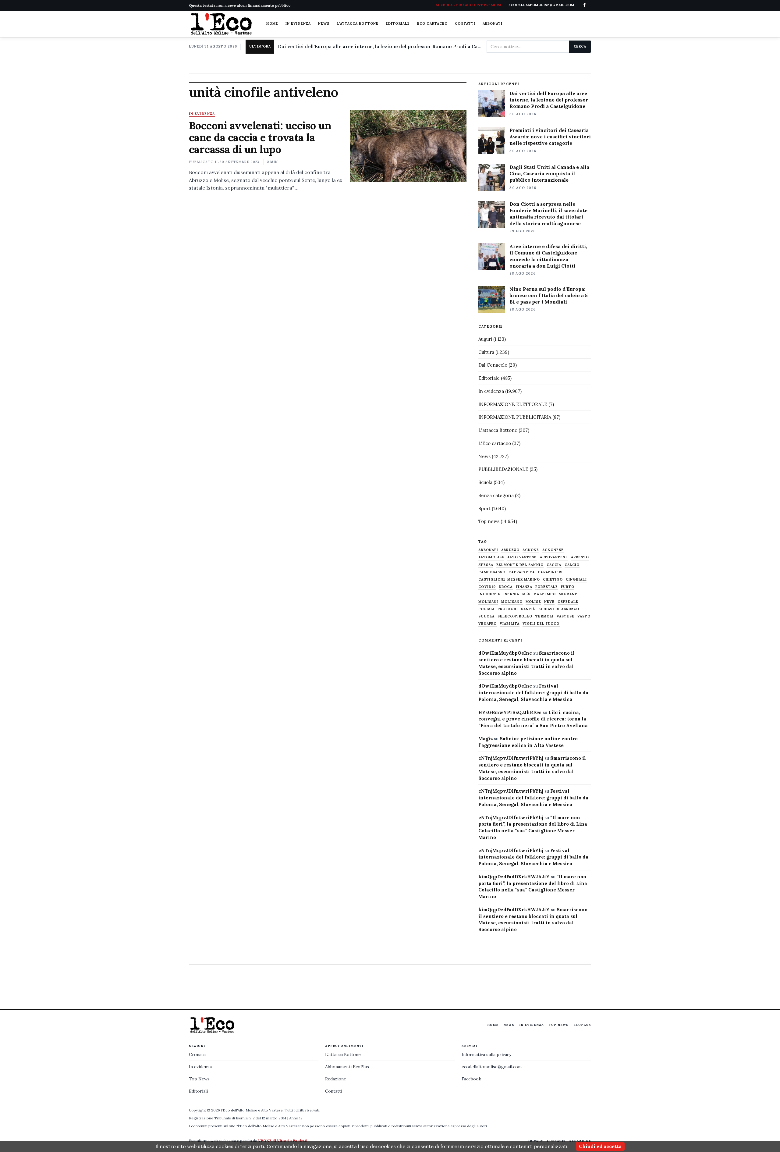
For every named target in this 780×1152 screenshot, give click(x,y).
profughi (508, 609)
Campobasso (491, 572)
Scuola (485, 482)
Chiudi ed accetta (600, 1146)
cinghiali (576, 579)
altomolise (491, 557)
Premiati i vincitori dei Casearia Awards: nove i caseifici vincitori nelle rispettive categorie (550, 136)
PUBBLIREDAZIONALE (503, 469)
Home (272, 23)
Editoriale (398, 23)
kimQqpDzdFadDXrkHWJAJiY (514, 877)
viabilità (509, 624)
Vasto (584, 616)
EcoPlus (582, 1025)
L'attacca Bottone (357, 23)
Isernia (511, 594)
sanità (528, 609)
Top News (559, 1025)
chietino (553, 579)
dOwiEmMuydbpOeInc (505, 653)
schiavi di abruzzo (559, 609)
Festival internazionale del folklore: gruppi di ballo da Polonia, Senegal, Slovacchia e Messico (533, 692)
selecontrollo (515, 616)
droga (506, 587)
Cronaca (197, 1054)
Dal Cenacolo (492, 365)
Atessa (485, 565)
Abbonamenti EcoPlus (347, 1066)
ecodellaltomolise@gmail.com (492, 1066)
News (323, 23)
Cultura (486, 352)
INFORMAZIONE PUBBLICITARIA (514, 417)
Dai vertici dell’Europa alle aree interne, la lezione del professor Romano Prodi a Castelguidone (548, 99)
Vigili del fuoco (541, 624)
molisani (488, 602)
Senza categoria (496, 495)
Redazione (335, 1079)
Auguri (485, 339)
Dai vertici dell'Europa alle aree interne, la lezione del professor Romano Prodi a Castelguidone (379, 46)
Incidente (489, 594)
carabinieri (550, 572)
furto (567, 587)
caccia (554, 565)
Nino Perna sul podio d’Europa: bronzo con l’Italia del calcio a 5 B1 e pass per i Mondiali (548, 295)
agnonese (553, 550)
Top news (488, 521)
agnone (531, 550)
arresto (580, 557)
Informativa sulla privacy (486, 1054)
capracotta (522, 572)
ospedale (568, 602)
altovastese (554, 557)
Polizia (486, 609)
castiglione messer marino (509, 579)
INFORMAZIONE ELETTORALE (512, 404)
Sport (484, 508)
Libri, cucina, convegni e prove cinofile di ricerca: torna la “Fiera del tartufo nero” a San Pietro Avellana (533, 719)
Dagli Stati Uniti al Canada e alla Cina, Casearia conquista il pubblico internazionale (549, 173)
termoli (544, 616)
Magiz (485, 738)
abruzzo (510, 550)
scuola (486, 616)
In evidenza (298, 23)
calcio (572, 565)
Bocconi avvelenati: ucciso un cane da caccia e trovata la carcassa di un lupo (260, 137)
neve (549, 602)
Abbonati (492, 23)
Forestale (546, 587)
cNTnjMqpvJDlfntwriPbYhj (510, 758)
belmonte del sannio (520, 565)
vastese (565, 616)
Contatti (465, 23)
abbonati (488, 550)
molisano (512, 602)
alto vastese (522, 557)
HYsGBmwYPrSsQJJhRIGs (509, 712)
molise (533, 602)
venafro (487, 624)
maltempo (545, 594)
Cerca (580, 46)
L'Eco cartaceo (494, 443)
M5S (526, 594)
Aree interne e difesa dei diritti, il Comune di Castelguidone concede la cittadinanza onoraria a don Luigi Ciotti (548, 255)
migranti (569, 594)
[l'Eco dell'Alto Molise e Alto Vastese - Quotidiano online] (221, 24)
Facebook (471, 1079)
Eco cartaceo (432, 23)
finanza (524, 587)
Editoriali (198, 1091)
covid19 (487, 587)
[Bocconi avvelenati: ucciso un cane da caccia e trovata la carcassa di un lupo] (408, 146)
